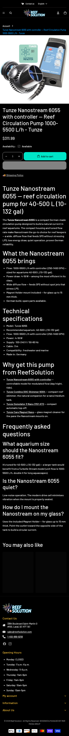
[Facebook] (4, 644)
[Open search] (10, 12)
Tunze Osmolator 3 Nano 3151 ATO (25, 403)
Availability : (9, 146)
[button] (34, 165)
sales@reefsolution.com (19, 631)
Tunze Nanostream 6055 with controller (28, 379)
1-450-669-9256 (15, 636)
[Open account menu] (58, 12)
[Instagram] (10, 644)
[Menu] (3, 13)
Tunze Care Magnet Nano (20, 412)
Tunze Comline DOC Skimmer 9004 (25, 391)
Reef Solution (16, 721)
